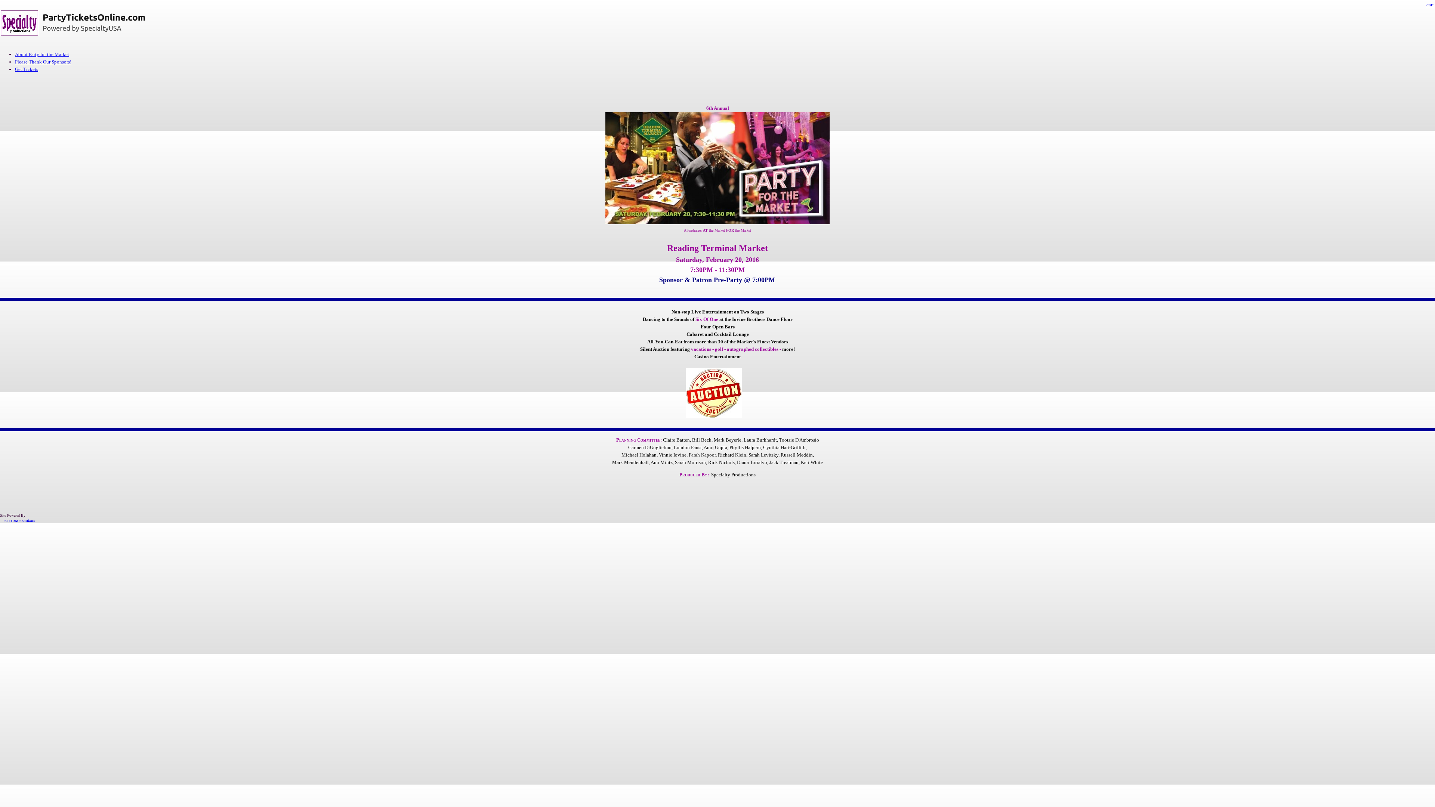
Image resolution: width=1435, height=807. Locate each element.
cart (1430, 4)
